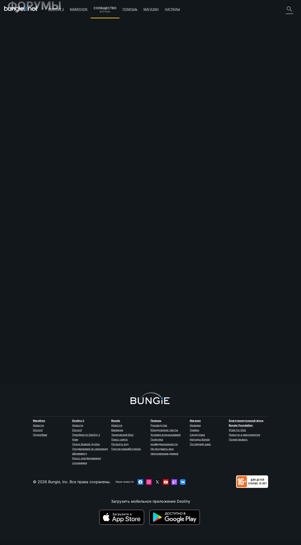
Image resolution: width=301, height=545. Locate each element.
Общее (17, 120)
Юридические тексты (164, 430)
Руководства (158, 425)
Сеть (15, 58)
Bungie (115, 420)
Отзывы (18, 30)
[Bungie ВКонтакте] (183, 482)
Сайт (15, 77)
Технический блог (122, 434)
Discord (38, 430)
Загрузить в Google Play (175, 517)
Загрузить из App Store (123, 517)
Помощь (130, 9)
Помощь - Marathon (29, 138)
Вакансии (117, 430)
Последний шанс (200, 444)
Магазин (151, 9)
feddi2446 (90, 363)
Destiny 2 (56, 9)
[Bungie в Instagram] (149, 482)
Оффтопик (20, 134)
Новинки (195, 425)
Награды (172, 9)
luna (84, 103)
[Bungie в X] (157, 482)
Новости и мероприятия (244, 434)
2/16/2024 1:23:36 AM (123, 137)
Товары (194, 430)
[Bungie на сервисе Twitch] (174, 482)
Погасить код (120, 444)
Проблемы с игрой (28, 68)
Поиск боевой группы (86, 444)
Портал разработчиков (126, 448)
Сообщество (105, 7)
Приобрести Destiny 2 (86, 434)
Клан (75, 439)
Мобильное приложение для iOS (41, 82)
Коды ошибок (23, 54)
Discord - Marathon (28, 143)
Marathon (78, 9)
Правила (17, 149)
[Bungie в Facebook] (140, 482)
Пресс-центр (119, 439)
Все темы (19, 21)
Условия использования (165, 434)
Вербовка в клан (26, 124)
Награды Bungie (200, 439)
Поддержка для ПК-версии (36, 96)
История (19, 40)
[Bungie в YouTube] (166, 482)
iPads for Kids (237, 430)
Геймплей (20, 44)
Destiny (21, 9)
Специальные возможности (37, 73)
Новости (38, 425)
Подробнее (40, 434)
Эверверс (20, 63)
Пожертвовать (238, 439)
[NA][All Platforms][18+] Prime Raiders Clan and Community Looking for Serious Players (208, 35)
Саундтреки (197, 434)
